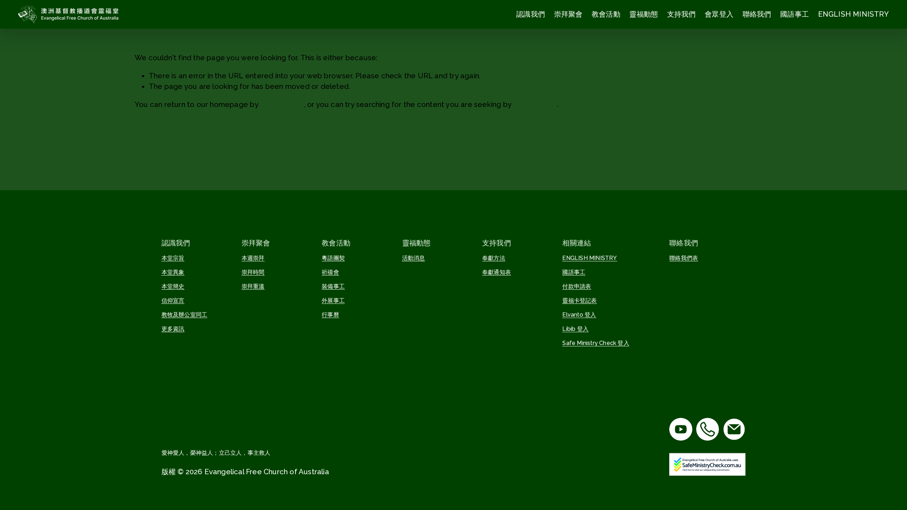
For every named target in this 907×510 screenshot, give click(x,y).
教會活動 (606, 14)
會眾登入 (719, 14)
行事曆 (330, 314)
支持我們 (681, 14)
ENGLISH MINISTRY (853, 14)
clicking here (282, 104)
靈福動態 (643, 14)
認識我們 (530, 14)
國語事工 (794, 14)
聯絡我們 (757, 14)
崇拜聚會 (568, 14)
